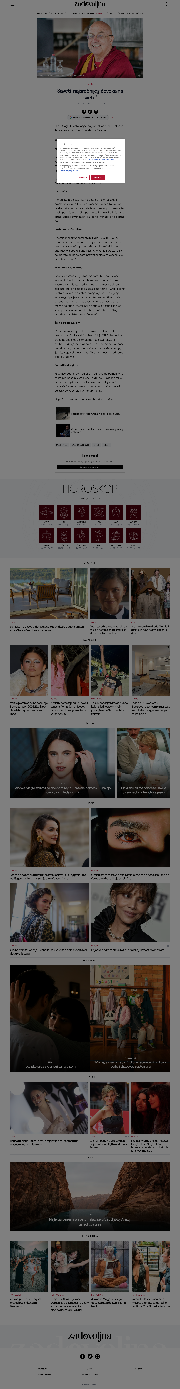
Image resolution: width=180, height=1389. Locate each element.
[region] (91, 161)
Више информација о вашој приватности (101, 159)
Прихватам (97, 177)
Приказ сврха (82, 177)
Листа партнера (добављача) (69, 171)
